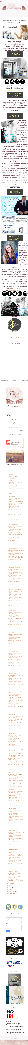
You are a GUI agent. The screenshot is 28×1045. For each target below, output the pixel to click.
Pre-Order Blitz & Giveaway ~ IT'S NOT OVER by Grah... (15, 595)
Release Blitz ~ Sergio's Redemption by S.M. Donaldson (16, 504)
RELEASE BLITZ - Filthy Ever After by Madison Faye (15, 778)
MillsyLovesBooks (14, 441)
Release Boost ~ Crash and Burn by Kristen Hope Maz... (15, 638)
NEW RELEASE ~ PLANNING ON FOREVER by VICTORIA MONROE (15, 788)
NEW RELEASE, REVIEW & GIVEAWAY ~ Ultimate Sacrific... (15, 589)
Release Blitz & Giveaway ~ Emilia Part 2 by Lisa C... (16, 685)
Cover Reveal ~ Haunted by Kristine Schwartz (15, 530)
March (10, 889)
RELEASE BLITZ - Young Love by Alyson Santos (15, 660)
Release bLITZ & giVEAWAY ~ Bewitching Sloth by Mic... (14, 566)
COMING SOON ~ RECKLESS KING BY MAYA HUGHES (15, 792)
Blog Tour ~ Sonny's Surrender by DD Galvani (15, 570)
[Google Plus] (17, 422)
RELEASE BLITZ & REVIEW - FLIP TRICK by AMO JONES (15, 762)
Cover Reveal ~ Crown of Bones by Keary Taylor (15, 798)
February (11, 891)
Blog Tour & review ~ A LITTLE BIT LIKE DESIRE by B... (15, 650)
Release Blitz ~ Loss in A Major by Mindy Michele (15, 598)
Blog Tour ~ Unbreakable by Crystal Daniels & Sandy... (15, 609)
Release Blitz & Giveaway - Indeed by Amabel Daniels (15, 573)
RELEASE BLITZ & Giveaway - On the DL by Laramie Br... (16, 830)
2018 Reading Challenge (14, 439)
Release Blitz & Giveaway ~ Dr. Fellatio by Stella (16, 551)
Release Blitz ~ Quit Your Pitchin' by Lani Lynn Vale (15, 836)
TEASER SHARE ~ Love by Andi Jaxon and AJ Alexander (14, 695)
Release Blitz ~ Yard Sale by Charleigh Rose (15, 601)
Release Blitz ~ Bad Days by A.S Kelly (15, 501)
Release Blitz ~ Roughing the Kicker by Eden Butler (15, 510)
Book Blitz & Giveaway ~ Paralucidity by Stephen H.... (15, 579)
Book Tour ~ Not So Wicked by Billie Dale (15, 691)
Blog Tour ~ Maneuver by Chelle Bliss (15, 513)
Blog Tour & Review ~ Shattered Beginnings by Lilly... (14, 804)
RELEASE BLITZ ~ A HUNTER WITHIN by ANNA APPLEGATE (15, 880)
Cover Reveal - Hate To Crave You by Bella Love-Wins (15, 784)
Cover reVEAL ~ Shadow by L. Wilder (16, 521)
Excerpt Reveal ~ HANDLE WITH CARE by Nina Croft (15, 768)
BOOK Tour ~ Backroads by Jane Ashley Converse (14, 739)
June (9, 883)
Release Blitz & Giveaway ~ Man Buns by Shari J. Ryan (15, 669)
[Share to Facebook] (13, 337)
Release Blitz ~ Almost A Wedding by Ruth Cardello (15, 749)
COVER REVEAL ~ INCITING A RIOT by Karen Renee (15, 714)
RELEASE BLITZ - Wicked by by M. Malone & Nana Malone (15, 489)
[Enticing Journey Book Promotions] (15, 980)
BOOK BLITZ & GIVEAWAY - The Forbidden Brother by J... (15, 870)
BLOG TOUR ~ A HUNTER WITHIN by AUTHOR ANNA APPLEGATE (16, 557)
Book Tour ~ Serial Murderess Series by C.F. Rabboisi (15, 823)
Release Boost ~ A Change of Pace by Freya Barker (15, 688)
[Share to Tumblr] (16, 337)
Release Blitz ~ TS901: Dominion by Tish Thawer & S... (15, 682)
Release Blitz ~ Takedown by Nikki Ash (15, 592)
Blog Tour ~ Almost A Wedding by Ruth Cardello (15, 563)
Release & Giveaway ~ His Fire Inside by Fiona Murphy (15, 756)
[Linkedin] (13, 423)
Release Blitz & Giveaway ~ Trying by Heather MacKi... (15, 845)
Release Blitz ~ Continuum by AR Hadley (14, 679)
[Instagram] (14, 422)
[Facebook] (7, 422)
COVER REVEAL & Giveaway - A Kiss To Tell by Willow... (15, 541)
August (10, 478)
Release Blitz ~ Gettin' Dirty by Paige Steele (15, 544)
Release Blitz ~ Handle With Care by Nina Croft (15, 554)
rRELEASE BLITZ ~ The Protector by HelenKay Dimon (15, 483)
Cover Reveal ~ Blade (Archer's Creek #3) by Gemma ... (15, 842)
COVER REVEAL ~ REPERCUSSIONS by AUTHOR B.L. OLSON (15, 746)
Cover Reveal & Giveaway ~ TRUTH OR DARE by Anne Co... (15, 817)
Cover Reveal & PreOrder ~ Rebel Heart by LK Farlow (15, 775)
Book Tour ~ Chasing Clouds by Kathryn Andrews (14, 576)
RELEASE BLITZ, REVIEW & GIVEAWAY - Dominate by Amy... (15, 582)
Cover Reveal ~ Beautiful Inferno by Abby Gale (15, 535)
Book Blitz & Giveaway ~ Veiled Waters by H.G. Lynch (14, 736)
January (10, 893)
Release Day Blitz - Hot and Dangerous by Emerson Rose (15, 666)
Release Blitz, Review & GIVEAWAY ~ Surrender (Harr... (16, 864)
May (9, 885)
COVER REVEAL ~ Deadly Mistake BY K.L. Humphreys (15, 807)
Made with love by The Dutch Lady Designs (18, 1043)
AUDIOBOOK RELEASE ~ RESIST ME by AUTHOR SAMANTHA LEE (16, 753)
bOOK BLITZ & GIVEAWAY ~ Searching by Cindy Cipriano (14, 855)
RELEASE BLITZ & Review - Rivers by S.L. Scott (15, 619)
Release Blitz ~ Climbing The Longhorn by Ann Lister (14, 647)
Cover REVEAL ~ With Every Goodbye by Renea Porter (14, 704)
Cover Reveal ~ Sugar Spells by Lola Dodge (15, 852)
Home (14, 380)
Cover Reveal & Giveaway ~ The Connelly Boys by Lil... (14, 518)
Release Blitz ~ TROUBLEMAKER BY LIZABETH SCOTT (15, 672)
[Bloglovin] (19, 422)
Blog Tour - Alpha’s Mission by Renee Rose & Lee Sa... (15, 874)
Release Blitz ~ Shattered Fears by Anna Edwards (16, 515)
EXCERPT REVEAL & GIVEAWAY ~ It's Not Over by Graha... (15, 826)
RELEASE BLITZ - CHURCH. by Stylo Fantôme (16, 833)
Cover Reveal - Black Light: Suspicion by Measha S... (15, 781)
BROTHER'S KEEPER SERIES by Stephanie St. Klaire (15, 657)
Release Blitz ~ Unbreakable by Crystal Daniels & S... (15, 732)
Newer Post (4, 380)
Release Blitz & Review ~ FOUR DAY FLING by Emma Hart (15, 707)
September (11, 476)
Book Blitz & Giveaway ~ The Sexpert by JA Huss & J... (15, 742)
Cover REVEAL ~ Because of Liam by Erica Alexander (15, 701)
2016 (8, 898)
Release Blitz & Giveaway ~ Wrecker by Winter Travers (15, 585)
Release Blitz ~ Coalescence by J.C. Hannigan (15, 613)
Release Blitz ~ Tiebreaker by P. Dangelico (14, 654)
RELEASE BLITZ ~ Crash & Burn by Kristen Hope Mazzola (15, 848)
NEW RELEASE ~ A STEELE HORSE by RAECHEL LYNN (16, 523)
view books (21, 447)
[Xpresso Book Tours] (15, 995)
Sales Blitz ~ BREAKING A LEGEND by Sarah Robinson (15, 710)
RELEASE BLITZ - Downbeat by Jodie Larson (15, 625)
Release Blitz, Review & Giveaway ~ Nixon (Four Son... (15, 861)
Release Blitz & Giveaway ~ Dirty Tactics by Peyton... (14, 726)
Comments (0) (15, 340)
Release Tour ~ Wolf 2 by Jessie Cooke (15, 604)
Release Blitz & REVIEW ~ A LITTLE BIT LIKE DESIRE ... (15, 759)
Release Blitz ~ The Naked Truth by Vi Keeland (15, 765)
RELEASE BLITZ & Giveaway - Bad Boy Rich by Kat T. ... (15, 720)
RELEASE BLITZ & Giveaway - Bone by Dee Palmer (15, 631)
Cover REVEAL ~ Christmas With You (15, 698)
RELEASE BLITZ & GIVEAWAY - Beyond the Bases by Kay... (15, 499)
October (11, 474)
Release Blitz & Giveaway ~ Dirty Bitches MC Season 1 (14, 814)
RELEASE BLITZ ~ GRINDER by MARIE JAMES (15, 877)
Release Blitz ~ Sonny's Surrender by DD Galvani (15, 729)
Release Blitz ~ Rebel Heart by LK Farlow (14, 644)
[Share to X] (11, 337)
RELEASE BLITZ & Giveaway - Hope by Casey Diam (15, 486)
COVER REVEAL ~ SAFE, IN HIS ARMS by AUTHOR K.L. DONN (15, 547)
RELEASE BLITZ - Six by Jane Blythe (15, 532)
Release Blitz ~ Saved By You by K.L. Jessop (15, 801)
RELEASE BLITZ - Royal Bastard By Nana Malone (15, 717)
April (10, 887)
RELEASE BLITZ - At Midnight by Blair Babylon (15, 496)
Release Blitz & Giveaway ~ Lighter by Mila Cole (15, 820)
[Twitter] (9, 422)
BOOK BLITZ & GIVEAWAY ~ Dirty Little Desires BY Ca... (15, 676)
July (9, 481)
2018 (8, 473)
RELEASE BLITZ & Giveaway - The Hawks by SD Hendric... (15, 628)
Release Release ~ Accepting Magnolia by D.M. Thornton (15, 641)
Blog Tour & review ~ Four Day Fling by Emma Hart (15, 622)
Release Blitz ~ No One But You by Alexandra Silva (15, 606)
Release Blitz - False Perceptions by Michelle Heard (15, 663)
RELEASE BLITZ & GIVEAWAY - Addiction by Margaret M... (15, 723)
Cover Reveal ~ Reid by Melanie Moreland (14, 538)
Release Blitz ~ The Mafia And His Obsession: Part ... (15, 635)
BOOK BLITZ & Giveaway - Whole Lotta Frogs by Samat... (15, 560)
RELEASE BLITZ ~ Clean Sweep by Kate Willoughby (15, 795)
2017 (8, 896)
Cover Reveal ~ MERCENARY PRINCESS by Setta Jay (14, 858)
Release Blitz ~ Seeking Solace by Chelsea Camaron (14, 616)
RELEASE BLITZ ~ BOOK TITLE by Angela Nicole (15, 527)
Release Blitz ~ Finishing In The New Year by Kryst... (15, 811)
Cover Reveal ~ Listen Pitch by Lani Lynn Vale (15, 771)
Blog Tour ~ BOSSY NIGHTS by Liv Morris (15, 492)
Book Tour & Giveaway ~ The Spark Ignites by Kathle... (15, 839)
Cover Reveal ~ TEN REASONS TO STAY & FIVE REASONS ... (15, 867)
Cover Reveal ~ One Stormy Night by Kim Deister (15, 507)
